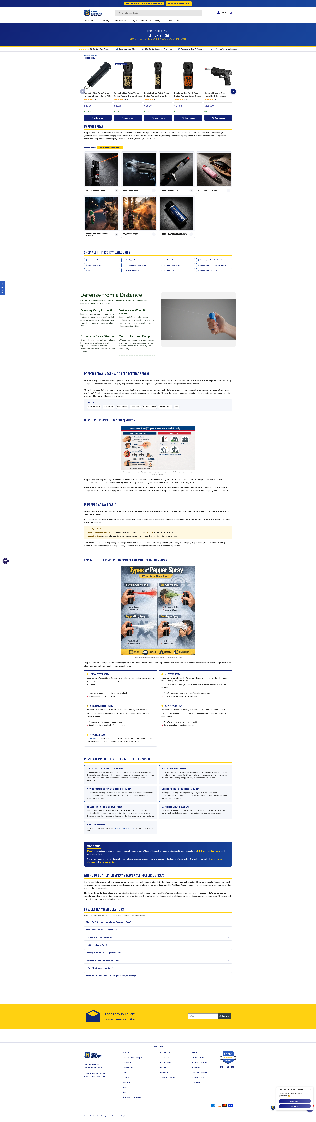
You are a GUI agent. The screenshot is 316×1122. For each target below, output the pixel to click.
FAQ (176, 407)
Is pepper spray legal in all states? (99, 937)
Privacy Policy (198, 1077)
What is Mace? (149, 407)
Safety (126, 1077)
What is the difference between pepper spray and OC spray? (108, 922)
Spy (125, 1072)
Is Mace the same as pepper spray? (99, 968)
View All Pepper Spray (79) (109, 147)
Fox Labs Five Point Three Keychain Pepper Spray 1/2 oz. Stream (97, 96)
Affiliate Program (167, 1077)
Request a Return (199, 1062)
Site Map (196, 1082)
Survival (126, 1082)
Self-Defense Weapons (133, 1057)
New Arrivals (174, 20)
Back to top (158, 1047)
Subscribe (224, 1016)
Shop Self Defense (177, 3)
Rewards (164, 1072)
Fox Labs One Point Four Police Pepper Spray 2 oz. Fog (186, 96)
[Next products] (233, 91)
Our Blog (164, 1067)
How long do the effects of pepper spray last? (103, 952)
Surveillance (128, 1067)
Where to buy (165, 407)
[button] (309, 1108)
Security (127, 1062)
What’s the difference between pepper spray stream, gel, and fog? (111, 975)
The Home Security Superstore (100, 1116)
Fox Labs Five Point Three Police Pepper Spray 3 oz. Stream (156, 96)
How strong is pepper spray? (96, 945)
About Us (164, 1057)
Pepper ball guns (93, 738)
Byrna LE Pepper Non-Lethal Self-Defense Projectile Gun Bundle (215, 96)
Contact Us (165, 1062)
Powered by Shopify (119, 1116)
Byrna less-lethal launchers (124, 828)
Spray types (122, 407)
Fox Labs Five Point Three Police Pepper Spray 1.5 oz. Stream (127, 96)
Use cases (135, 407)
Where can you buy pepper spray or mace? (101, 929)
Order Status (198, 1057)
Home (150, 31)
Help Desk (196, 1067)
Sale (125, 1092)
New (125, 1087)
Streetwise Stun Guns (133, 1097)
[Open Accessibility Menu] (5, 561)
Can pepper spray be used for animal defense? (103, 960)
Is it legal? (108, 407)
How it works (94, 407)
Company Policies (200, 1072)
